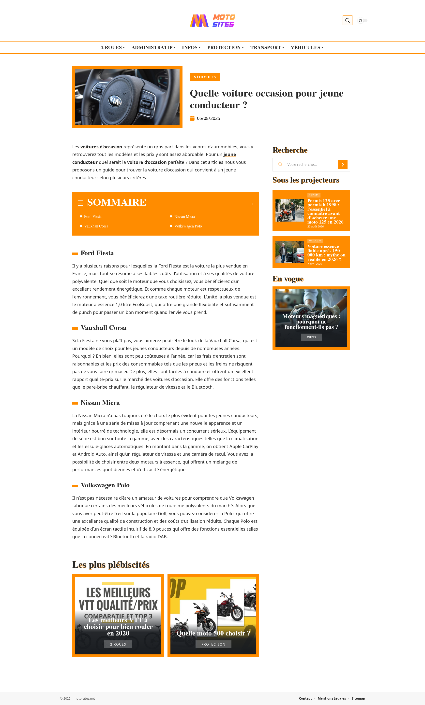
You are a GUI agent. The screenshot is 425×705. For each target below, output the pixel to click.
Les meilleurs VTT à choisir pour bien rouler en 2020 (118, 626)
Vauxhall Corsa (96, 225)
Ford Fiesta (93, 216)
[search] (347, 20)
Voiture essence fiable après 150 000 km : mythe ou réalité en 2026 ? (326, 253)
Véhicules (205, 76)
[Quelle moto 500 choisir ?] (213, 615)
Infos (311, 337)
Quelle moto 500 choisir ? (213, 633)
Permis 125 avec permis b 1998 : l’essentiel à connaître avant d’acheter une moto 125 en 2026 (325, 211)
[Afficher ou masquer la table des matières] (200, 204)
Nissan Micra (184, 216)
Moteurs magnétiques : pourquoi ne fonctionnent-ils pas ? (311, 321)
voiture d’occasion (147, 162)
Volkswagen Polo (188, 225)
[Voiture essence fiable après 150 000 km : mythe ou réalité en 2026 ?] (289, 252)
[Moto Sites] (212, 20)
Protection (213, 644)
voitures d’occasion (101, 147)
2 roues (118, 644)
